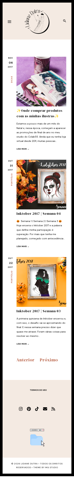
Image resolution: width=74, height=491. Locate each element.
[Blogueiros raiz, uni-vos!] (37, 430)
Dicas (11, 79)
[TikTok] (37, 409)
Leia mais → (23, 149)
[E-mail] (45, 409)
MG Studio (51, 467)
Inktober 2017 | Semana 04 (39, 213)
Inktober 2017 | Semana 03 (39, 311)
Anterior (25, 360)
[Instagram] (21, 409)
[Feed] (53, 409)
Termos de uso (38, 390)
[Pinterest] (29, 409)
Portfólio (11, 179)
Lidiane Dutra (29, 463)
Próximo (49, 360)
